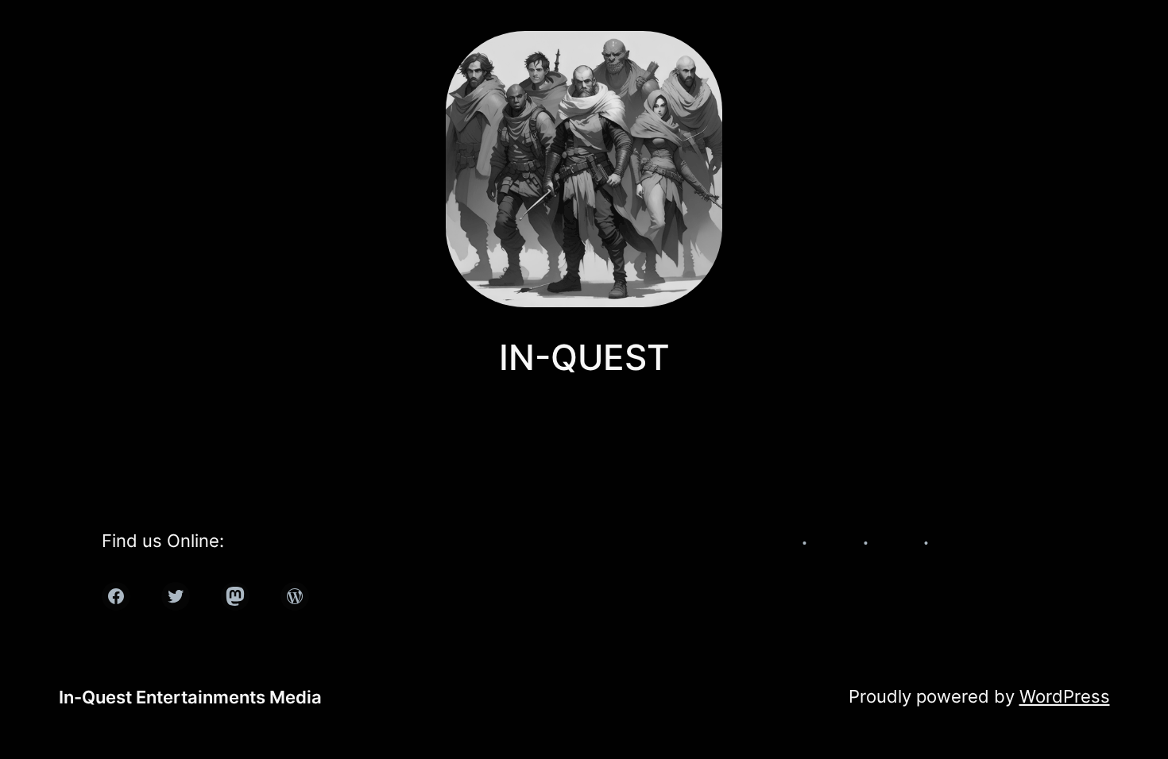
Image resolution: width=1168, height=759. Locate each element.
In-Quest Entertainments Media (190, 697)
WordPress (1064, 696)
